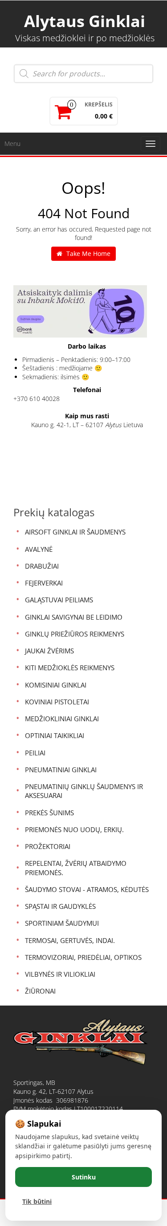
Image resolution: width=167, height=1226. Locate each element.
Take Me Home (87, 253)
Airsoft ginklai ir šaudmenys (75, 531)
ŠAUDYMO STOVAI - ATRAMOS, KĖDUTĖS (87, 889)
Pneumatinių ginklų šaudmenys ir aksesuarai (84, 791)
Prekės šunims (49, 812)
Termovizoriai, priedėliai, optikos (83, 957)
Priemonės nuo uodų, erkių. (74, 829)
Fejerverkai (44, 582)
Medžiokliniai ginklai (62, 718)
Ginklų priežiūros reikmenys (74, 633)
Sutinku (84, 1177)
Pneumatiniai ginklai (61, 769)
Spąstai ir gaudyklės (60, 906)
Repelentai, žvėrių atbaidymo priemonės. (75, 867)
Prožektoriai (47, 846)
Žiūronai (40, 990)
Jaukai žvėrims (49, 650)
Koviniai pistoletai (57, 701)
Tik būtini (37, 1201)
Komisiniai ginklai (55, 684)
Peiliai (35, 752)
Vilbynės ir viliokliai (60, 974)
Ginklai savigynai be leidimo (73, 617)
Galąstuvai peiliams (59, 599)
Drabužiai (42, 566)
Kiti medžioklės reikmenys (69, 667)
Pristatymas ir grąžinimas (52, 1165)
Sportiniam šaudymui (62, 923)
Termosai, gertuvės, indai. (70, 940)
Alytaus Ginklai (84, 21)
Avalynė (39, 549)
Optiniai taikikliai (54, 735)
